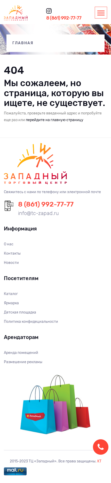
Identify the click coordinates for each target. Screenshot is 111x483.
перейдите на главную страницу (54, 120)
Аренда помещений (21, 353)
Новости (11, 263)
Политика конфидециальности (31, 321)
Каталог (11, 294)
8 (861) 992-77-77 (63, 18)
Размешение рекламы (23, 362)
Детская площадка (20, 312)
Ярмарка (11, 303)
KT (99, 461)
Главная (23, 43)
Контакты (12, 253)
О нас (8, 244)
